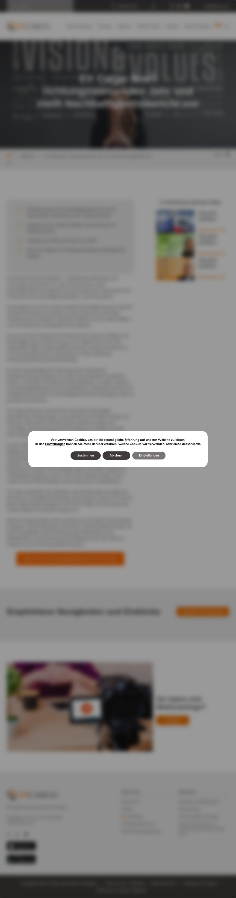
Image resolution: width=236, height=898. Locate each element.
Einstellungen (55, 444)
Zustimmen (85, 455)
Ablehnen (116, 455)
